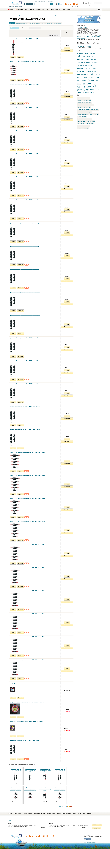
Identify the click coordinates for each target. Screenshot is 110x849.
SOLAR (90, 82)
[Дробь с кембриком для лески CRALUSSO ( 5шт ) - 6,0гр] (13, 254)
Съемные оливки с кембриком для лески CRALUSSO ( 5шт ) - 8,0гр (27, 659)
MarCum (89, 71)
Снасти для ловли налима (84, 100)
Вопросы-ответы (17, 813)
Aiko (84, 55)
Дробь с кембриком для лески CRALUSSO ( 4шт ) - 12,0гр (25, 315)
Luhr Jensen (96, 70)
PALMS (93, 76)
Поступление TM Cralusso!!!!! (84, 46)
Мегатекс (89, 90)
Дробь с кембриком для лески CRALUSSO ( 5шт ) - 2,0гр (24, 130)
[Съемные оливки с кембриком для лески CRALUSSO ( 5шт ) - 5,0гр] (15, 599)
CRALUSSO (86, 61)
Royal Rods (84, 80)
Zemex (92, 89)
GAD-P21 (79, 64)
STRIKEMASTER (81, 84)
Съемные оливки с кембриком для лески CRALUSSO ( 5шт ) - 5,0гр (27, 590)
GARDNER (86, 64)
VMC (84, 87)
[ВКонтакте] (64, 806)
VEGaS (89, 86)
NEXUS (98, 74)
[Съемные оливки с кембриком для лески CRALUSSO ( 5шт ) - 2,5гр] (15, 530)
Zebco (87, 89)
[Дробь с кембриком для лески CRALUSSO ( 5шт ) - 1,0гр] (13, 93)
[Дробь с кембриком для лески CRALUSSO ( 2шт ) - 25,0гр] (13, 415)
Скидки (26, 9)
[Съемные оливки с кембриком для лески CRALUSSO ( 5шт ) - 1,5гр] (15, 484)
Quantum (90, 79)
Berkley (88, 56)
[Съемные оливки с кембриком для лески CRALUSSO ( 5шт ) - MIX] (13, 70)
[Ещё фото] (22, 41)
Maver (78, 73)
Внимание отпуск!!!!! (82, 27)
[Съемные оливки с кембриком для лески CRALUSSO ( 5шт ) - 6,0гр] (15, 622)
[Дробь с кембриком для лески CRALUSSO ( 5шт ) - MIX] (13, 47)
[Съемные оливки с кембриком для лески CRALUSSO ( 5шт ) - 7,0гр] (15, 645)
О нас (47, 9)
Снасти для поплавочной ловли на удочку (88, 109)
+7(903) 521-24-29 (49, 836)
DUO (78, 62)
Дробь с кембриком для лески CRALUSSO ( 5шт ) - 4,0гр (24, 199)
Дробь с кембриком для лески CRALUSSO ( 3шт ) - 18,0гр (25, 360)
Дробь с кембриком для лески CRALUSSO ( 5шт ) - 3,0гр (24, 176)
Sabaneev (91, 80)
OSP (88, 76)
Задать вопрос (96, 828)
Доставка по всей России (89, 19)
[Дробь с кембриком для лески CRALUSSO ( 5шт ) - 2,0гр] (13, 139)
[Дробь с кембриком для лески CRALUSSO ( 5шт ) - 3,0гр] (13, 185)
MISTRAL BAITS (85, 74)
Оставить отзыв (97, 824)
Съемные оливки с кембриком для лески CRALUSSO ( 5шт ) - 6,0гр (27, 613)
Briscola (94, 58)
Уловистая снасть (82, 121)
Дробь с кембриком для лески (23, 23)
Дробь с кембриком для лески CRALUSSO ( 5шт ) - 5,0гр (24, 223)
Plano (85, 77)
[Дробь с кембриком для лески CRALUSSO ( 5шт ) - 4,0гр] (13, 208)
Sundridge (94, 84)
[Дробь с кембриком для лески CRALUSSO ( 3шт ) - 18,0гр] (13, 369)
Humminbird (80, 68)
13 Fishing (80, 53)
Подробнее (67, 50)
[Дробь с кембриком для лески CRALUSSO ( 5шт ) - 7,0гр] (13, 277)
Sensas (79, 82)
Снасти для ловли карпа (84, 98)
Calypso (87, 59)
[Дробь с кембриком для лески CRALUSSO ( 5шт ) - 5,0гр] (13, 231)
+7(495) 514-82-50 (32, 836)
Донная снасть (91, 121)
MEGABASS (85, 73)
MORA (92, 74)
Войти (99, 9)
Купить (67, 48)
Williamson (89, 87)
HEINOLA (79, 67)
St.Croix (79, 83)
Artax (94, 55)
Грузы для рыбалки (31, 15)
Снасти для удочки (93, 114)
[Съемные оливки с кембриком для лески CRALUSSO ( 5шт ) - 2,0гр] (15, 507)
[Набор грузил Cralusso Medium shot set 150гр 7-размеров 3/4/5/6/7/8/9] (12, 689)
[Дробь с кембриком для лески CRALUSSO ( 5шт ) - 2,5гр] (13, 162)
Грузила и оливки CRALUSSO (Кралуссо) (48, 15)
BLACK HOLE (80, 58)
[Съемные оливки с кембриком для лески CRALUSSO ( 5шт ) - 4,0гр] (15, 576)
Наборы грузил (57, 23)
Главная (10, 813)
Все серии (11, 23)
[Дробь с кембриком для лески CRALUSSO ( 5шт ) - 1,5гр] (13, 116)
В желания (20, 57)
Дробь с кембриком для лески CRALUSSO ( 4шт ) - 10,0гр (25, 292)
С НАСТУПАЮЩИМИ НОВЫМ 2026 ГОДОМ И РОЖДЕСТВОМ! (88, 37)
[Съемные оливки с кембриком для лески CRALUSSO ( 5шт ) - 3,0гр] (15, 553)
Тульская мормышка (88, 92)
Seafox (97, 80)
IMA (90, 68)
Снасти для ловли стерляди (85, 102)
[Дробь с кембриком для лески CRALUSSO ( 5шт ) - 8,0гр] (13, 749)
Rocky (78, 80)
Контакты (69, 9)
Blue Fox (88, 58)
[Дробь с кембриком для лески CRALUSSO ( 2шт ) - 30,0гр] (13, 438)
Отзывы (25, 813)
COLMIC (79, 61)
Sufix (88, 84)
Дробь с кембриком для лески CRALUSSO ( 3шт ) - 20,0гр (25, 383)
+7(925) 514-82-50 (71, 3)
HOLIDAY (93, 67)
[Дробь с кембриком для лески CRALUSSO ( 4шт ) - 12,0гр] (13, 323)
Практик (79, 92)
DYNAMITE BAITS (85, 62)
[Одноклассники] (68, 806)
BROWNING (80, 59)
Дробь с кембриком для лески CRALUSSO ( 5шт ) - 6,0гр (24, 246)
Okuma (83, 76)
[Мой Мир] (69, 806)
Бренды (52, 9)
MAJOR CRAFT (81, 71)
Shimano (85, 82)
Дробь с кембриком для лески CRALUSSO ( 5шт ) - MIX (24, 38)
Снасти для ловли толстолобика (86, 105)
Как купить (57, 9)
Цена (67, 32)
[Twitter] (66, 806)
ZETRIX (97, 89)
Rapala (96, 79)
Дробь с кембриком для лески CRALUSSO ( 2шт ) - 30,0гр (25, 429)
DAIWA (97, 61)
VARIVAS (84, 86)
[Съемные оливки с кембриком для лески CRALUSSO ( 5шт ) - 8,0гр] (15, 668)
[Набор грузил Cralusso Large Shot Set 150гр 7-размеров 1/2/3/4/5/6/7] (15, 708)
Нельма (95, 90)
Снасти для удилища (83, 128)
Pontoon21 (91, 77)
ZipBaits (79, 90)
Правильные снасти (83, 114)
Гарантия (32, 9)
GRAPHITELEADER (82, 65)
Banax (83, 56)
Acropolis (79, 55)
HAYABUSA (91, 65)
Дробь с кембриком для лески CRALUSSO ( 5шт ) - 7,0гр (24, 269)
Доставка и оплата (39, 9)
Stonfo (84, 83)
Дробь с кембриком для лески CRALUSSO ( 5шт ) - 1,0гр (24, 84)
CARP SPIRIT (94, 59)
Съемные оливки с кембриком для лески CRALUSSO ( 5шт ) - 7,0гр (27, 636)
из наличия (15, 27)
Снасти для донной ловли (84, 107)
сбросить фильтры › (54, 35)
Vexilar (94, 86)
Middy (91, 73)
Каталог (11, 15)
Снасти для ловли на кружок (85, 112)
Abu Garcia (92, 53)
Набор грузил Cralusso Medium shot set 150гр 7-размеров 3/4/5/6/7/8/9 (28, 683)
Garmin (92, 64)
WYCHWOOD (80, 89)
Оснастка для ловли (19, 15)
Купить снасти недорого (84, 125)
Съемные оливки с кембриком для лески (42, 23)
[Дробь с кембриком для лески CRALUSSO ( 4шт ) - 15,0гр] (13, 346)
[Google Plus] (71, 806)
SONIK (95, 82)
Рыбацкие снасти (82, 116)
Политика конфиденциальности (90, 842)
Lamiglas (79, 70)
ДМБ (84, 90)
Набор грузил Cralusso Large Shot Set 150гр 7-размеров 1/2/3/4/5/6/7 (27, 702)
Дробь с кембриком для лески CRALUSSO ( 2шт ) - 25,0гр (25, 406)
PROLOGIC (83, 79)
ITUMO (94, 68)
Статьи (63, 9)
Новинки (12, 9)
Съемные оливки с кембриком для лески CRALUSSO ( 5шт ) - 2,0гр (27, 498)
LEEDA (85, 70)
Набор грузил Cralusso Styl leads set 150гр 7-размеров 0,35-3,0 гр (27, 721)
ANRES (89, 55)
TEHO (78, 86)
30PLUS (86, 53)
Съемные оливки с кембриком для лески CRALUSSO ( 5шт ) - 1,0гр (27, 452)
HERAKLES (86, 67)
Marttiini (94, 71)
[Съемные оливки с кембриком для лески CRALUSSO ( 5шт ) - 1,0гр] (15, 461)
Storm (89, 83)
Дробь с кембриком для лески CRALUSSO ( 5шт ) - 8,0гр (24, 740)
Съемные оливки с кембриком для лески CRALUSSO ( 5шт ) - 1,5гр (27, 475)
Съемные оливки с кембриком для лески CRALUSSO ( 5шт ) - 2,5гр (27, 521)
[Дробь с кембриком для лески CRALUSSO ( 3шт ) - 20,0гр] (13, 392)
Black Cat (94, 56)
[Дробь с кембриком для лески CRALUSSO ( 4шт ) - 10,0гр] (13, 300)
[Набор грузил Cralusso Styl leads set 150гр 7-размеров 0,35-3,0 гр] (12, 728)
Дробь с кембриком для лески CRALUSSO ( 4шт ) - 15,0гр (25, 337)
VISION (79, 87)
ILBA (86, 68)
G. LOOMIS (94, 62)
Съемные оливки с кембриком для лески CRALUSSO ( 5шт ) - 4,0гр (27, 567)
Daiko (92, 61)
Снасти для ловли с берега (84, 118)
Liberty (90, 70)
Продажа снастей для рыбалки (85, 123)
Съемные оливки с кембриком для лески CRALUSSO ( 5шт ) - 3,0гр (27, 544)
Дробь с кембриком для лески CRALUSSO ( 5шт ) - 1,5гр (24, 107)
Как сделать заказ (66, 813)
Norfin (78, 76)
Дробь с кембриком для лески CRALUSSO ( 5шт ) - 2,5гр (24, 153)
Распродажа (20, 9)
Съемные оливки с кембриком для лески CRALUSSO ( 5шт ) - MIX (27, 61)
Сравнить (13, 57)
